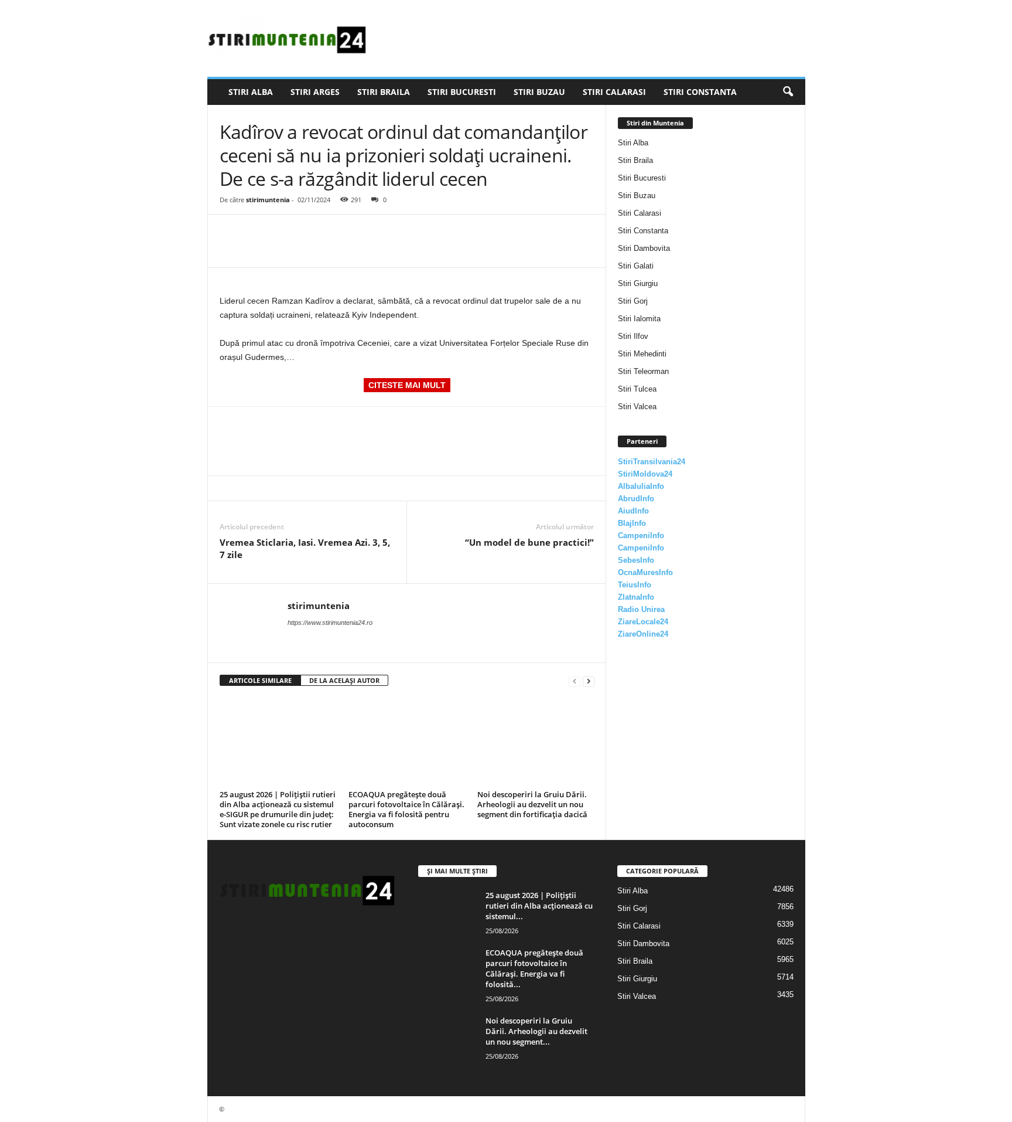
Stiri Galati (636, 265)
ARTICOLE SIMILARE (260, 680)
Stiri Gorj (633, 301)
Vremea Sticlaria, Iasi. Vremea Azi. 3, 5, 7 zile (305, 548)
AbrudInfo (636, 498)
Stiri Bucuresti (462, 91)
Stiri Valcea (637, 406)
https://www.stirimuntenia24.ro (330, 622)
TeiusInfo (634, 584)
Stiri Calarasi (614, 91)
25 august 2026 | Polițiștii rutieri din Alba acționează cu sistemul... (539, 906)
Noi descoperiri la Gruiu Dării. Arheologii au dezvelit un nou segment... (536, 1031)
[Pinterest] (285, 232)
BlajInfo (632, 523)
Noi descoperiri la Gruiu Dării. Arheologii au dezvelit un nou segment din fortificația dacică (532, 804)
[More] (339, 232)
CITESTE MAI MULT (407, 385)
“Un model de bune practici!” (529, 542)
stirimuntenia (268, 199)
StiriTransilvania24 (651, 461)
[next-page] (588, 681)
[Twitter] (258, 232)
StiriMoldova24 (645, 474)
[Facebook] (231, 232)
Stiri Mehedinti (642, 353)
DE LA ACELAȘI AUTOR (344, 680)
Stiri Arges (315, 91)
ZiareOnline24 (643, 634)
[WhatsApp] (312, 232)
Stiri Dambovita (644, 248)
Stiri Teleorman (643, 371)
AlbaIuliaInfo (641, 486)
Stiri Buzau (539, 91)
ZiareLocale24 (643, 621)
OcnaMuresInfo (645, 572)
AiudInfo (633, 510)
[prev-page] (574, 681)
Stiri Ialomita (639, 318)
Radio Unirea (641, 609)
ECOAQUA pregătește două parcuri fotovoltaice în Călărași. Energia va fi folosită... (534, 968)
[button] (788, 92)
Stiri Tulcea (637, 389)
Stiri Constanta (700, 91)
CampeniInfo (641, 535)
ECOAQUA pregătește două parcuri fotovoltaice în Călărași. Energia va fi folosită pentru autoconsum (406, 809)
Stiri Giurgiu (638, 283)
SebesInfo (636, 560)
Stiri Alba (250, 91)
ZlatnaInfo (636, 597)
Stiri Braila (383, 91)
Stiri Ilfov (633, 336)
